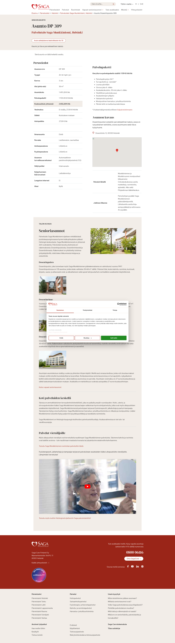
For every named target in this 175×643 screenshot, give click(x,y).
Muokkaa (86, 338)
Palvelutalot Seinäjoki (40, 615)
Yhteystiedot (136, 10)
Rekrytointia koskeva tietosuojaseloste (85, 635)
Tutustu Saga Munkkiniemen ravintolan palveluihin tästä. (61, 446)
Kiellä (61, 338)
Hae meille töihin (38, 628)
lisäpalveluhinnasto (124, 110)
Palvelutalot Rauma (39, 611)
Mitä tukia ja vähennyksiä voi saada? (122, 611)
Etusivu (35, 13)
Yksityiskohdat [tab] (87, 310)
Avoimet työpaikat (39, 624)
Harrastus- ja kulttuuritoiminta (81, 611)
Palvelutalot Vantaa (39, 618)
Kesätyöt (35, 632)
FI (136, 4)
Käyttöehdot (75, 628)
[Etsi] (113, 4)
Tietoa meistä (37, 635)
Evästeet (73, 625)
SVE (141, 4)
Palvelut (65, 10)
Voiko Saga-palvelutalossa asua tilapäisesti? (125, 605)
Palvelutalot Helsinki (40, 598)
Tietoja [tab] (115, 310)
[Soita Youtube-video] (87, 486)
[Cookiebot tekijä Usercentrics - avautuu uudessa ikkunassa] (119, 304)
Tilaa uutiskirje (114, 628)
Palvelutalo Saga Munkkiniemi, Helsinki (76, 13)
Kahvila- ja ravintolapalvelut (81, 608)
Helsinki (55, 13)
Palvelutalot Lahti (38, 605)
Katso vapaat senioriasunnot (50, 387)
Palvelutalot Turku (39, 601)
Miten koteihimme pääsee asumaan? (122, 598)
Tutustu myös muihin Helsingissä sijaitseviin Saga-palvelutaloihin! (65, 518)
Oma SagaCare (133, 559)
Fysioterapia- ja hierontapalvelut (82, 605)
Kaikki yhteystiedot (39, 563)
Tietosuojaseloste (77, 632)
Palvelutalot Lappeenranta (42, 608)
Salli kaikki (113, 338)
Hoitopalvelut (75, 598)
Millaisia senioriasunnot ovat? (119, 601)
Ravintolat (75, 10)
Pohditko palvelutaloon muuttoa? (121, 608)
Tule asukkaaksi (112, 10)
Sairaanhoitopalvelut (78, 601)
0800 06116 (134, 552)
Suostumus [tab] (60, 310)
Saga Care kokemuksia (117, 624)
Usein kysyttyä (114, 594)
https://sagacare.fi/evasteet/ (58, 332)
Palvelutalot (54, 10)
